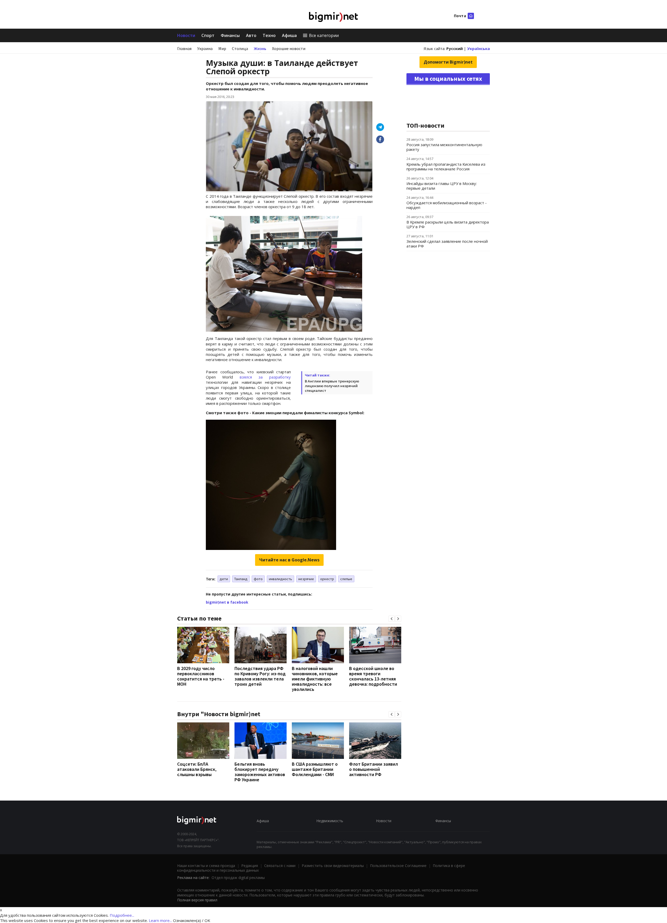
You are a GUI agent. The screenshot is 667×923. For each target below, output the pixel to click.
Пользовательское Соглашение (398, 865)
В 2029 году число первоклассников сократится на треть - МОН (200, 676)
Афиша (289, 35)
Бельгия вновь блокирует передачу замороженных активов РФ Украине (259, 772)
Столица (240, 48)
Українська (478, 48)
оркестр (327, 579)
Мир (222, 48)
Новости (186, 35)
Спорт (207, 35)
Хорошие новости (288, 48)
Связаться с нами (279, 865)
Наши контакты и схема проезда (206, 865)
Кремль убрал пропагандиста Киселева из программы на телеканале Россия (445, 166)
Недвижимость (329, 820)
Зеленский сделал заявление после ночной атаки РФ (447, 244)
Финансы (230, 35)
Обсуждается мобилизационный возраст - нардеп (446, 205)
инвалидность (280, 579)
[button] (391, 619)
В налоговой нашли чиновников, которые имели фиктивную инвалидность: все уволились (315, 678)
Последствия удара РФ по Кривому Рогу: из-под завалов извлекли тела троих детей (260, 676)
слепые (346, 579)
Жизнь (260, 48)
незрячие (306, 579)
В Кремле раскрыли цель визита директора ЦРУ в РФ (447, 224)
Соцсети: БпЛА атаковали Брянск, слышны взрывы (197, 769)
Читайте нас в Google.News (289, 560)
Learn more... (160, 920)
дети (224, 579)
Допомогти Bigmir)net (448, 62)
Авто (251, 35)
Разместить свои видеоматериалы (333, 865)
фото (258, 579)
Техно (269, 35)
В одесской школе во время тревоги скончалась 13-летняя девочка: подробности (373, 676)
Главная (184, 48)
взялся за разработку (265, 377)
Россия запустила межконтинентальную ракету (444, 147)
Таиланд (241, 579)
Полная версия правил (197, 899)
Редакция (249, 865)
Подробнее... (122, 915)
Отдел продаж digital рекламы (238, 877)
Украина (205, 48)
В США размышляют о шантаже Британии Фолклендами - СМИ (315, 769)
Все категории (324, 35)
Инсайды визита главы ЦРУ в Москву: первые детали (441, 186)
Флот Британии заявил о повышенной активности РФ (373, 769)
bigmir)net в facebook (227, 602)
